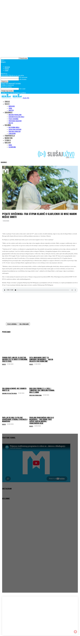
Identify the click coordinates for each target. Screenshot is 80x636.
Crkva (10, 108)
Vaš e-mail (22, 89)
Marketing (8, 138)
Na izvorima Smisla (14, 127)
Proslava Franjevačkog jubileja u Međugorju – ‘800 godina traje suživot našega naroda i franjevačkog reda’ (41, 420)
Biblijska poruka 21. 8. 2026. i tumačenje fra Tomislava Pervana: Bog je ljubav (42, 390)
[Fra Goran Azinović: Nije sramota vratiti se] (15, 378)
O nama (6, 70)
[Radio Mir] (13, 611)
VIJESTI (7, 104)
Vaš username (23, 77)
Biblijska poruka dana (15, 115)
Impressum (7, 67)
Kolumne (8, 125)
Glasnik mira (12, 147)
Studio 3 (8, 140)
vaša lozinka (22, 79)
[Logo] (6, 98)
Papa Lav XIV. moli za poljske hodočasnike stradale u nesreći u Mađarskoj (14, 419)
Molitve (11, 123)
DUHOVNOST (9, 112)
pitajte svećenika (12, 324)
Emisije (7, 101)
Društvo (11, 110)
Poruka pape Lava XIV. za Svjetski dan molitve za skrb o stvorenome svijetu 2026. (15, 359)
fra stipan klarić (24, 324)
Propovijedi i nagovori (15, 121)
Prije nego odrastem (14, 131)
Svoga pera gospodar (15, 129)
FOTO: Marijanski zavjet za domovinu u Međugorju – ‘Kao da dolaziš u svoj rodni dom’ (41, 359)
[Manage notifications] (75, 631)
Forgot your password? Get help (11, 83)
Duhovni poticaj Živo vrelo (16, 117)
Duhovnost (4, 162)
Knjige (10, 145)
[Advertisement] (40, 307)
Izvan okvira (12, 133)
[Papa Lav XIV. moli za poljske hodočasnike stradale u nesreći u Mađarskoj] (15, 407)
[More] (41, 226)
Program (7, 68)
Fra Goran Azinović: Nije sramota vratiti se (14, 389)
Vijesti (4, 364)
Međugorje (12, 106)
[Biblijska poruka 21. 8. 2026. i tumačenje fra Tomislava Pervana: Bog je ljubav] (42, 378)
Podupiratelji (10, 135)
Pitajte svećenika (13, 119)
